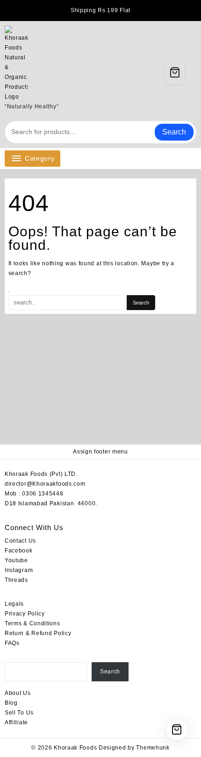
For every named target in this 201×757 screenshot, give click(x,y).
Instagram (19, 570)
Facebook (19, 550)
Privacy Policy (25, 613)
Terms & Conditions (32, 623)
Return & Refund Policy (38, 633)
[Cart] (174, 72)
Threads (16, 580)
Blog (11, 703)
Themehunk (152, 747)
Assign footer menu (100, 451)
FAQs (12, 643)
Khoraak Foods (75, 747)
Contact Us (21, 541)
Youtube (16, 560)
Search (174, 132)
